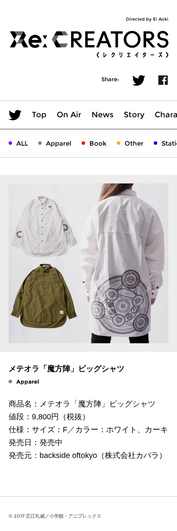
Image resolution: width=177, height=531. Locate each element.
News (102, 114)
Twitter (138, 80)
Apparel (58, 143)
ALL (22, 143)
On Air (69, 114)
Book (98, 143)
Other (134, 143)
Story (134, 114)
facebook (163, 80)
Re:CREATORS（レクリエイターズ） (88, 44)
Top (39, 114)
